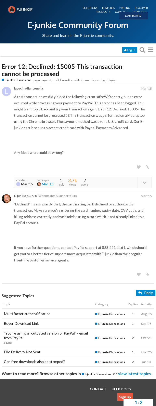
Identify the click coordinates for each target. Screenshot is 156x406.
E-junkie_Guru (24, 196)
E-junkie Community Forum (78, 25)
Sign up (125, 397)
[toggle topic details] (145, 182)
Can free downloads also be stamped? (34, 361)
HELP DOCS (140, 11)
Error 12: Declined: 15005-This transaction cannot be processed (62, 70)
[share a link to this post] (147, 167)
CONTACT (121, 11)
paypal (37, 80)
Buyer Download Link (21, 323)
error (87, 80)
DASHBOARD (133, 15)
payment (46, 80)
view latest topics (134, 373)
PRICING (124, 8)
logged (104, 80)
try (92, 80)
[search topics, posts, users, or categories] (142, 50)
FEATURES (108, 8)
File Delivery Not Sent (22, 352)
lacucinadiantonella (28, 88)
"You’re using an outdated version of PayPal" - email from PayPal (46, 335)
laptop (112, 80)
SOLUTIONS (90, 8)
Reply (148, 292)
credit (55, 80)
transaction (66, 80)
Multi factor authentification (27, 313)
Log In (131, 50)
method (78, 80)
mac (97, 80)
